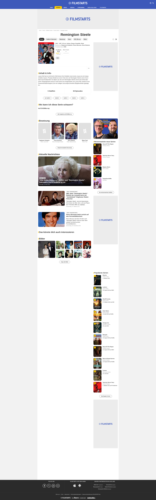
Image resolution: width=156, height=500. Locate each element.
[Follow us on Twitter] (49, 486)
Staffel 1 (82, 98)
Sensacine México (103, 489)
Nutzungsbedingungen (76, 494)
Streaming (81, 7)
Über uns (58, 494)
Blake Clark (85, 140)
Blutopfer (105, 334)
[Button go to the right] (116, 39)
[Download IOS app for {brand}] (75, 485)
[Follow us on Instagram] (54, 486)
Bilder (42, 238)
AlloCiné (96, 484)
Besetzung (44, 121)
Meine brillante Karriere (108, 358)
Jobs (62, 494)
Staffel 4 (57, 98)
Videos (72, 7)
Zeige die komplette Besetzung (65, 147)
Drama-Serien (56, 30)
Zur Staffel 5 (47, 98)
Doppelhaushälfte (107, 178)
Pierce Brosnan (77, 45)
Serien (58, 7)
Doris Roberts (86, 45)
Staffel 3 (65, 98)
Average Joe (106, 322)
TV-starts (103, 7)
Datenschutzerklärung (87, 494)
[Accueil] (78, 3)
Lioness (105, 370)
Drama (73, 43)
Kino (51, 7)
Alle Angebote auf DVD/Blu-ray (65, 114)
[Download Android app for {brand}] (80, 485)
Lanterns (105, 287)
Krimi (82, 43)
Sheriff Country (106, 299)
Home (40, 30)
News (65, 7)
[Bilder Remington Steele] (46, 249)
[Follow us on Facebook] (45, 486)
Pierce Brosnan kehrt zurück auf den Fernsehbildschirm (77, 215)
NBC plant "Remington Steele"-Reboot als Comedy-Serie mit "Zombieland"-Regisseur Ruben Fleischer (77, 196)
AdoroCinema (108, 487)
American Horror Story (108, 155)
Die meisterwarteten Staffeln (105, 192)
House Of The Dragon (108, 144)
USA (65, 46)
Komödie (77, 43)
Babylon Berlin (106, 167)
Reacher (105, 275)
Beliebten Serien (49, 30)
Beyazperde (96, 487)
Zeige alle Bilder (64, 262)
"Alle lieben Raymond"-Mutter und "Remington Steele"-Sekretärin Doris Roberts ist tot (62, 181)
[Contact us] (58, 486)
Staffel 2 (74, 98)
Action (69, 43)
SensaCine (109, 484)
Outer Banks (106, 311)
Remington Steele (76, 35)
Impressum (67, 494)
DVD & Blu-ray (92, 7)
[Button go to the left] (113, 39)
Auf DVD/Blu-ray (44, 108)
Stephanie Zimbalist (66, 45)
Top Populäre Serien (105, 396)
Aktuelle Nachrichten (49, 154)
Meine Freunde (66, 49)
